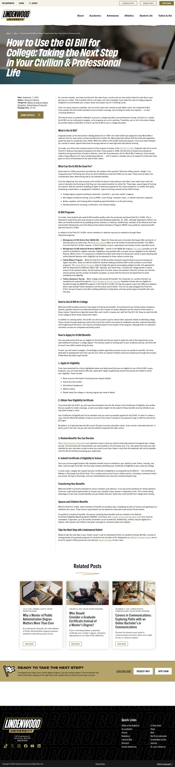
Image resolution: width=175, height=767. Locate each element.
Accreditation (127, 729)
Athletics (129, 15)
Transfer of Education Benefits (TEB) (126, 517)
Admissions (113, 15)
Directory (125, 743)
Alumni (124, 732)
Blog (15, 33)
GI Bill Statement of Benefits (73, 443)
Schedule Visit (128, 3)
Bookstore (126, 736)
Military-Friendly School (140, 537)
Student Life (146, 15)
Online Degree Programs (37, 105)
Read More (29, 644)
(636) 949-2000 (123, 671)
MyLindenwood (8, 3)
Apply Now (166, 3)
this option (138, 248)
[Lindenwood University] (16, 15)
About (80, 15)
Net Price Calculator (158, 736)
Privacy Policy (100, 764)
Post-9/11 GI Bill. (127, 148)
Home (9, 33)
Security (153, 743)
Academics (95, 15)
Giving (21, 3)
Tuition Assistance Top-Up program (106, 281)
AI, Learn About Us (158, 746)
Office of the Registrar (130, 725)
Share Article (28, 114)
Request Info (148, 3)
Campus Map (127, 739)
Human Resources (129, 746)
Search (34, 3)
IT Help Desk (155, 725)
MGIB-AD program (98, 242)
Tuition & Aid (165, 15)
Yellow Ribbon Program (84, 265)
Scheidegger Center (158, 739)
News (152, 729)
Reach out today (105, 540)
